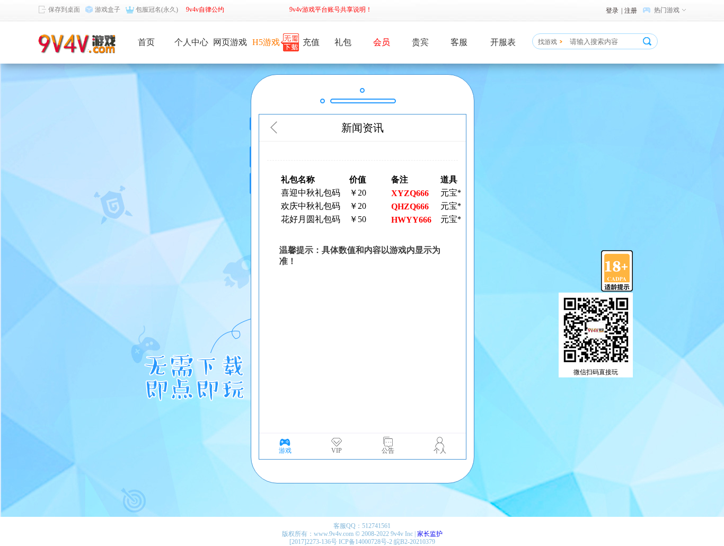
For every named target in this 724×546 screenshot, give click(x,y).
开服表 (503, 42)
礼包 (342, 42)
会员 (381, 42)
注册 (630, 10)
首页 (146, 42)
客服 (459, 42)
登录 (612, 10)
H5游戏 (266, 42)
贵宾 (420, 42)
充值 (311, 42)
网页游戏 (230, 42)
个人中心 (191, 42)
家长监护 (430, 534)
